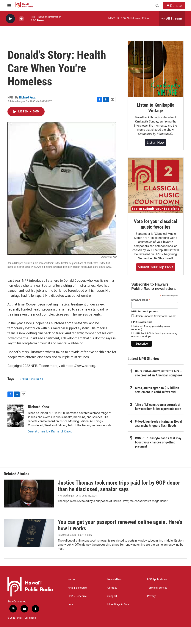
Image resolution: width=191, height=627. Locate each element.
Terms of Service (157, 587)
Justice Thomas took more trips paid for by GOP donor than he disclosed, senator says (119, 485)
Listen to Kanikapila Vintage (155, 107)
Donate (176, 6)
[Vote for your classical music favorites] (155, 185)
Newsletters (114, 579)
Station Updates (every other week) (155, 315)
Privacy (151, 596)
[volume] (21, 19)
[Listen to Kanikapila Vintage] (155, 69)
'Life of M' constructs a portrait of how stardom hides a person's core (158, 407)
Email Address (140, 300)
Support (112, 596)
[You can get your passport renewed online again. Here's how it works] (29, 533)
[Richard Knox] (15, 416)
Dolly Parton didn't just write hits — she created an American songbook (158, 373)
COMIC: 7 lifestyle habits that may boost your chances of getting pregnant (158, 442)
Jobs (70, 604)
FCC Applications (157, 579)
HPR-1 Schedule (77, 587)
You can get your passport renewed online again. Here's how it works (120, 525)
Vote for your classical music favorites (155, 224)
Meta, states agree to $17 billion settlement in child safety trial (157, 390)
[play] (10, 19)
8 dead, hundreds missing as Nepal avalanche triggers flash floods (158, 423)
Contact (112, 587)
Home (71, 579)
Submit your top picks (155, 267)
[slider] (27, 18)
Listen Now (156, 142)
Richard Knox (27, 97)
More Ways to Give (118, 604)
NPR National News (31, 378)
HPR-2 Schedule (77, 596)
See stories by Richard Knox (50, 431)
